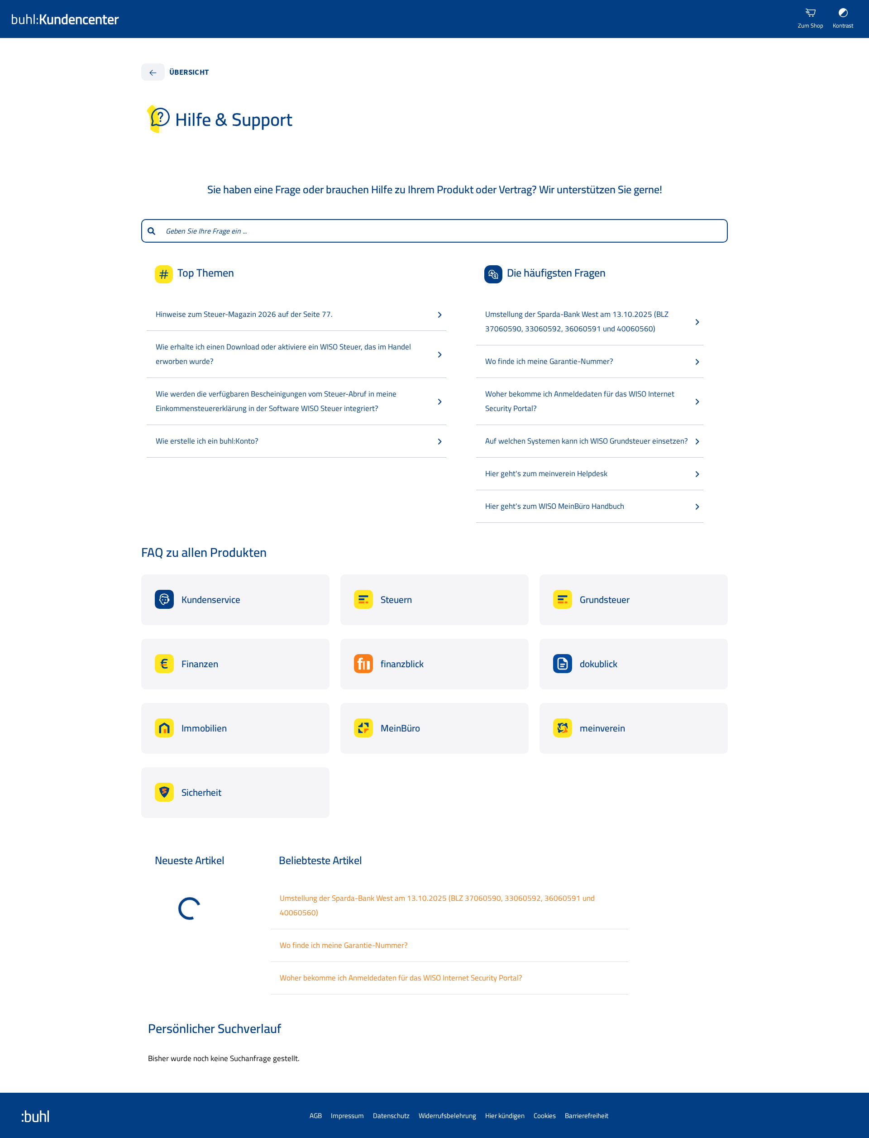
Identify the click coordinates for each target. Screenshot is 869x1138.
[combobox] (444, 231)
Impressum (347, 1115)
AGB (316, 1115)
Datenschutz (391, 1115)
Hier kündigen (505, 1115)
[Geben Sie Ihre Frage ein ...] (151, 231)
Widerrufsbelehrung (447, 1115)
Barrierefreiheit (586, 1115)
